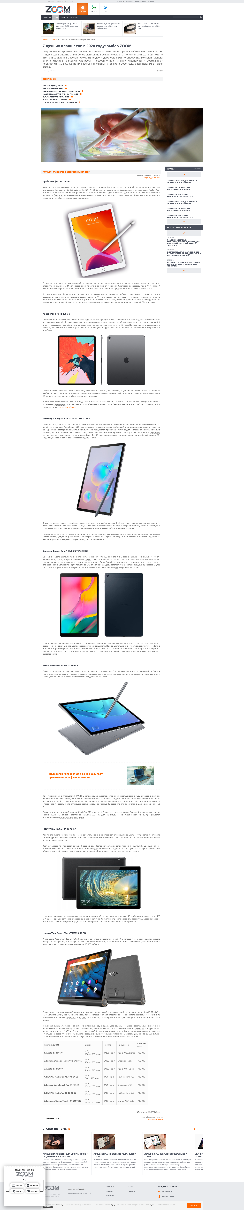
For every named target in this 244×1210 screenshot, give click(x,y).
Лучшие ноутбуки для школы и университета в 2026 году (182, 181)
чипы (139, 1012)
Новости (64, 17)
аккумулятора (69, 921)
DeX (118, 523)
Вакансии (46, 1196)
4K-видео (47, 396)
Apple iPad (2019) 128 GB (53, 86)
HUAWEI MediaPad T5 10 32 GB (55, 100)
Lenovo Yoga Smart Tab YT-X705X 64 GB (60, 102)
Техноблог (74, 17)
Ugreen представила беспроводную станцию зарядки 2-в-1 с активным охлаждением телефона (184, 242)
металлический (93, 916)
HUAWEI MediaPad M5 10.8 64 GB (56, 97)
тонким (110, 401)
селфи (71, 396)
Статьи (55, 17)
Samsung (52, 1015)
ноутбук (60, 801)
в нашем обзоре (68, 407)
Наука (94, 11)
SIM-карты (71, 1017)
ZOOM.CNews (154, 1112)
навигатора (73, 651)
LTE (140, 846)
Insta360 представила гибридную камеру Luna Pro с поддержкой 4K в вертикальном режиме (184, 253)
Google (133, 812)
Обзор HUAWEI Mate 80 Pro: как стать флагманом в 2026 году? (148, 26)
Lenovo (49, 1085)
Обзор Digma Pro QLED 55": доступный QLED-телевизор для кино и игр (67, 26)
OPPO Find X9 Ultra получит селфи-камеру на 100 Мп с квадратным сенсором (183, 264)
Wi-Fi (141, 302)
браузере (58, 195)
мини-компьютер (110, 435)
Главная (45, 39)
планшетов (71, 319)
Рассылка (167, 1191)
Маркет (151, 1)
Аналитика (129, 1)
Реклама (56, 1194)
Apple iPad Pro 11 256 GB (53, 88)
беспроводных (66, 817)
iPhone (83, 327)
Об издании (47, 1194)
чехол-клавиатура (149, 525)
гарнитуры (111, 815)
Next (184, 221)
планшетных (73, 430)
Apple (151, 190)
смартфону (63, 840)
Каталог (44, 17)
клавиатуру (113, 801)
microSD (82, 1017)
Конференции (140, 1)
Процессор (48, 1012)
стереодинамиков (80, 919)
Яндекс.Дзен (168, 1196)
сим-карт (102, 676)
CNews (120, 1)
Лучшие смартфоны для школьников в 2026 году (178, 188)
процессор (148, 565)
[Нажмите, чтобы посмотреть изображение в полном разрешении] (101, 277)
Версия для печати (151, 178)
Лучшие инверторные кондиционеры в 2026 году (180, 195)
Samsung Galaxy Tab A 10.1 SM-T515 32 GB (60, 94)
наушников (79, 817)
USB (65, 1031)
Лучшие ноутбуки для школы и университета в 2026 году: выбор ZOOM (109, 26)
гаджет (88, 559)
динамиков (60, 404)
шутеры (55, 198)
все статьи (197, 169)
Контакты (55, 1196)
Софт (105, 11)
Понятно (194, 1205)
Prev (184, 174)
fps (116, 567)
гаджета (63, 390)
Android (109, 562)
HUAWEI (150, 798)
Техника (82, 11)
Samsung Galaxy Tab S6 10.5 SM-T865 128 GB (61, 91)
